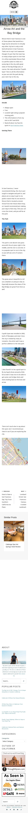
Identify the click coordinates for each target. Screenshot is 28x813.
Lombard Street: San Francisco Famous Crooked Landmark (22, 499)
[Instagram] (14, 810)
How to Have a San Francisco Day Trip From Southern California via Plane (7, 499)
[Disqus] (14, 583)
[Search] (24, 681)
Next (22, 538)
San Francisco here (16, 125)
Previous (6, 538)
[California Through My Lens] (14, 4)
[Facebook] (7, 810)
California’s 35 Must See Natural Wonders (13, 698)
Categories (5, 738)
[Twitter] (10, 810)
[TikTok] (21, 810)
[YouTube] (17, 810)
